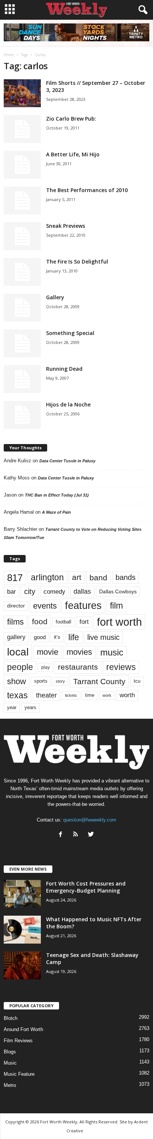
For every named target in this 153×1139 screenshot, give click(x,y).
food (40, 621)
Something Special (70, 332)
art (76, 577)
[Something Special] (22, 343)
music (111, 652)
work (106, 695)
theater (46, 695)
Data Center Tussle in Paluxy (67, 461)
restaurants (78, 667)
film (116, 605)
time (89, 695)
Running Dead (64, 368)
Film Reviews (18, 1040)
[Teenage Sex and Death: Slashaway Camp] (22, 965)
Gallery (55, 297)
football (63, 622)
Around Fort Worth (23, 1029)
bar (11, 591)
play (45, 667)
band (98, 577)
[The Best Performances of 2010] (22, 200)
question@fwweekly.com (89, 820)
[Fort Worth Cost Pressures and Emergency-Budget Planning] (22, 894)
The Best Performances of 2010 (87, 190)
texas (17, 695)
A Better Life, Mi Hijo (73, 154)
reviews (121, 667)
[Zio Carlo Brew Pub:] (22, 129)
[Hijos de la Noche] (22, 415)
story (60, 681)
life (73, 637)
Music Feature (19, 1074)
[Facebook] (62, 835)
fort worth (119, 622)
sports (41, 681)
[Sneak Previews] (22, 236)
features (83, 605)
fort (84, 621)
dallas (82, 591)
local (18, 652)
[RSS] (77, 835)
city (29, 591)
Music (10, 1063)
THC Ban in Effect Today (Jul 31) (57, 495)
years (30, 707)
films (15, 621)
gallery (16, 637)
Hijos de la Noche (68, 404)
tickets (71, 695)
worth (127, 695)
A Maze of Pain (56, 512)
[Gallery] (22, 308)
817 (15, 577)
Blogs (10, 1052)
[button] (141, 10)
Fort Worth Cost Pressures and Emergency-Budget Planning (86, 887)
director (16, 606)
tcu (137, 681)
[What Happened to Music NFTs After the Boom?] (22, 930)
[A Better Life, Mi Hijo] (22, 165)
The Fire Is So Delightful (77, 261)
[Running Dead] (22, 379)
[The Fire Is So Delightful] (22, 272)
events (45, 605)
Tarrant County (99, 681)
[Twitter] (92, 835)
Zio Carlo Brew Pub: (71, 118)
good (40, 637)
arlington (47, 577)
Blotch (10, 1018)
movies (79, 652)
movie (47, 652)
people (20, 667)
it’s (57, 637)
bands (125, 577)
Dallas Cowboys (118, 591)
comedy (54, 591)
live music (103, 637)
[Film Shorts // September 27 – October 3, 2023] (22, 93)
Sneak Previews (65, 225)
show (16, 681)
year (11, 707)
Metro (10, 1085)
